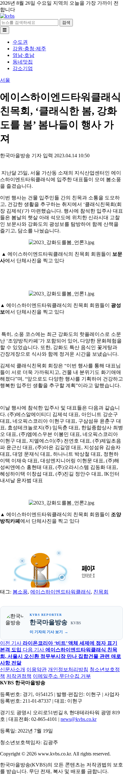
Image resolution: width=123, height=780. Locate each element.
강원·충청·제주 (29, 48)
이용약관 (36, 669)
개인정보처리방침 (68, 669)
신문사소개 (12, 669)
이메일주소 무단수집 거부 (62, 676)
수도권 (20, 42)
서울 (5, 80)
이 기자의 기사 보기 (46, 632)
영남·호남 (23, 55)
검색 (66, 22)
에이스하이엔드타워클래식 (60, 591)
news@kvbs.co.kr (79, 719)
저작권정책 (19, 676)
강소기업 (23, 68)
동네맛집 (23, 61)
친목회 (100, 591)
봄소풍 (20, 591)
